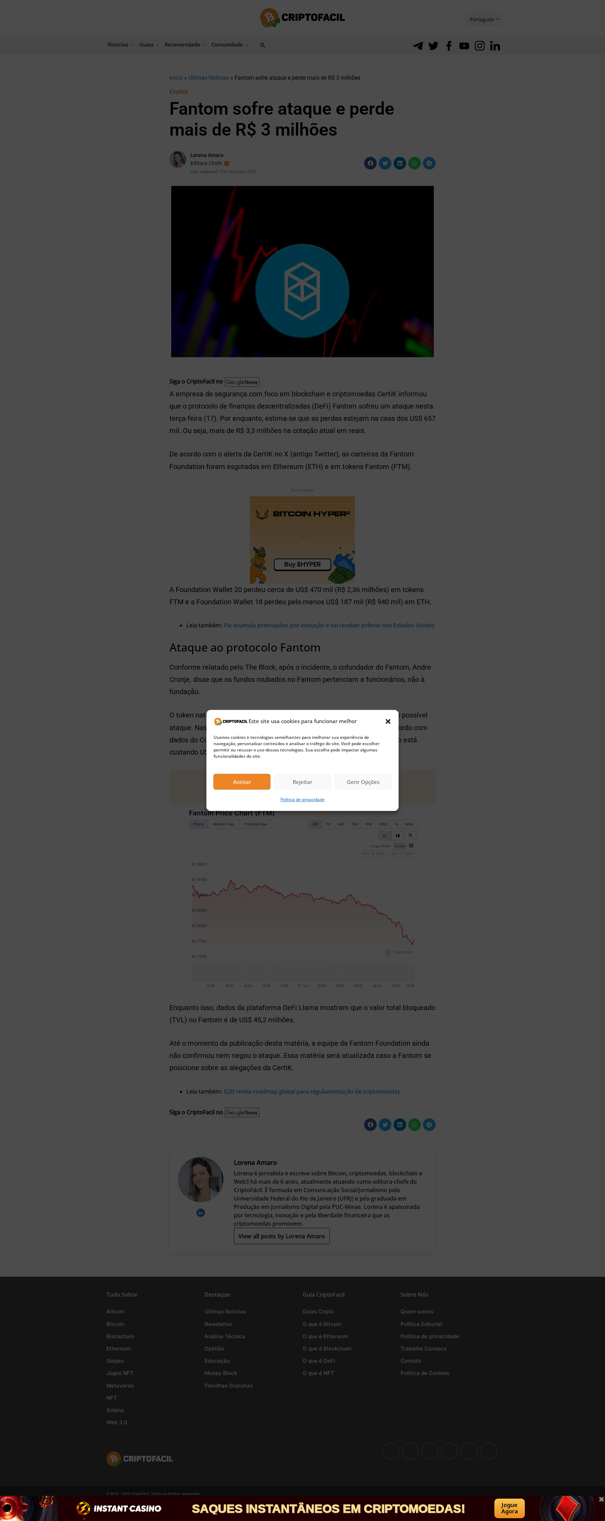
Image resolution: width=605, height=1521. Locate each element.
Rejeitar (302, 781)
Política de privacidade (302, 800)
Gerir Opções (363, 781)
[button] (388, 721)
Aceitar (242, 781)
